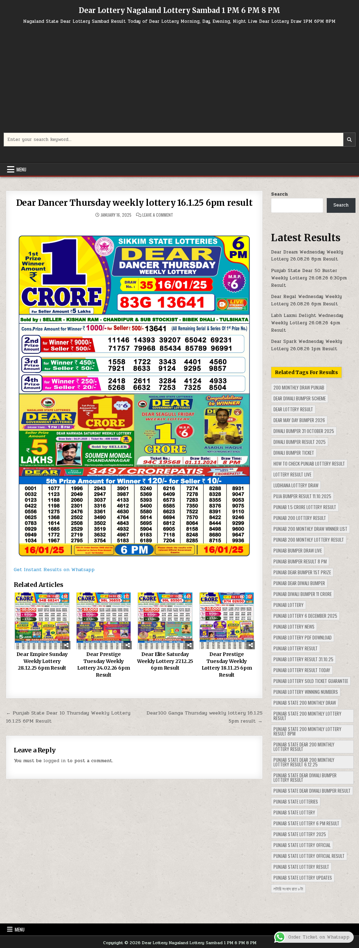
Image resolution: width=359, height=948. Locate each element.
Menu (21, 169)
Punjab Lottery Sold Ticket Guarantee (310, 680)
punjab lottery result (295, 648)
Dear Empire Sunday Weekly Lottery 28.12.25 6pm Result (42, 661)
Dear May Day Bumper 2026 (299, 420)
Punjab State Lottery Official (302, 844)
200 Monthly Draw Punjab (298, 387)
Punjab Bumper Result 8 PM (300, 561)
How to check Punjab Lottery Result (309, 463)
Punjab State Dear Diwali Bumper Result (312, 790)
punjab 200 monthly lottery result (308, 539)
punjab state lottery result (301, 866)
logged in (54, 760)
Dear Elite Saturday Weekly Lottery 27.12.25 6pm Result (165, 661)
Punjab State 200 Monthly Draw (304, 702)
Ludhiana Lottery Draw (295, 485)
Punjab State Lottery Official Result (309, 855)
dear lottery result (293, 409)
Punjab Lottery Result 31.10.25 (303, 659)
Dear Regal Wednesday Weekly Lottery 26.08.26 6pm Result (306, 300)
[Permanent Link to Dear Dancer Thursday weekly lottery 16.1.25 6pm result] (134, 391)
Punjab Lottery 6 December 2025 (305, 615)
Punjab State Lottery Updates (302, 877)
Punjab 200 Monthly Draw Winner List (310, 528)
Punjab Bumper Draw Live (297, 550)
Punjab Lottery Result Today (301, 669)
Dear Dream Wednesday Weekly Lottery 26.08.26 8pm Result (307, 256)
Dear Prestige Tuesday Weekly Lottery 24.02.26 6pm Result (103, 664)
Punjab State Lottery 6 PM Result (306, 823)
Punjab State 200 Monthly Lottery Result (307, 716)
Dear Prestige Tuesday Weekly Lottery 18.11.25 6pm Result (227, 664)
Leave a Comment (157, 215)
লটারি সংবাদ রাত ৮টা (288, 888)
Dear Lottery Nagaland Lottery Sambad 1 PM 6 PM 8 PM (179, 10)
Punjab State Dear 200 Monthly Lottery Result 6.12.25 (303, 762)
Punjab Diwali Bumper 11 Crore (302, 593)
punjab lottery (288, 604)
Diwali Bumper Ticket (293, 452)
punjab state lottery (294, 812)
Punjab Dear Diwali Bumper (299, 583)
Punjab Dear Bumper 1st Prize (302, 572)
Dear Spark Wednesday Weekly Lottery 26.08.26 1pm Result (306, 345)
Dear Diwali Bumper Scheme (299, 398)
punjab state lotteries (295, 801)
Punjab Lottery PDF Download (302, 637)
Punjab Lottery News (293, 626)
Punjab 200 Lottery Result (299, 517)
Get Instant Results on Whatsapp (54, 569)
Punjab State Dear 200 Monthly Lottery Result (303, 746)
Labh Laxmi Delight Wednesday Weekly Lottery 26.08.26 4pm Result (307, 323)
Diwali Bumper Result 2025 (299, 441)
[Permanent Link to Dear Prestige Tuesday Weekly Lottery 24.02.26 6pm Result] (103, 620)
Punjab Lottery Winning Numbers (305, 691)
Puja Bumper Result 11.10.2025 (302, 496)
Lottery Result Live (292, 474)
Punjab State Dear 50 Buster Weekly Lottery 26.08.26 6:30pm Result (309, 278)
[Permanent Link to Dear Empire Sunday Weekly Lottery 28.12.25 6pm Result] (42, 620)
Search (279, 194)
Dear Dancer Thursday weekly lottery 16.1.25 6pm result (134, 202)
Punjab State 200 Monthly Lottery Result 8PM (307, 731)
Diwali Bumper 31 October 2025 (303, 430)
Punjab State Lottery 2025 (299, 834)
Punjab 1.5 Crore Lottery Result (304, 506)
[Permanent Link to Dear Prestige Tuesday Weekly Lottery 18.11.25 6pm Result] (226, 620)
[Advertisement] (179, 82)
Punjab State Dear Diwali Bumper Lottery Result (305, 777)
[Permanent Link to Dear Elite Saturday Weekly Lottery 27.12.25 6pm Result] (165, 620)
